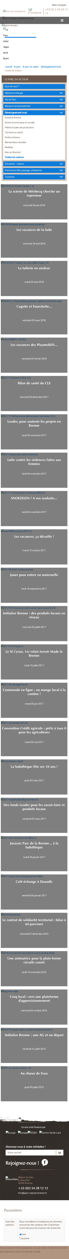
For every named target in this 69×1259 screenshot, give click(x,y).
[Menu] (62, 20)
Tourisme (9, 177)
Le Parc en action (31, 66)
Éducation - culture (14, 163)
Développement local (51, 66)
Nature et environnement (17, 106)
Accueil (8, 66)
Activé (22, 1234)
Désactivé (24, 1238)
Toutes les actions (13, 70)
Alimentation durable (15, 142)
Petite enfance (12, 137)
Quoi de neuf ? (12, 86)
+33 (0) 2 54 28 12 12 (56, 11)
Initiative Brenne (13, 117)
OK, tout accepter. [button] (11, 1256)
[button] (32, 1256)
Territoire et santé (14, 132)
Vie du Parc (10, 99)
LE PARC (17, 66)
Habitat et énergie (14, 93)
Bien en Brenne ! (13, 152)
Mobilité (9, 147)
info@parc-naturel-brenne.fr (32, 1193)
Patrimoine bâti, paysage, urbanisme (23, 170)
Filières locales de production (19, 127)
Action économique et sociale (20, 122)
